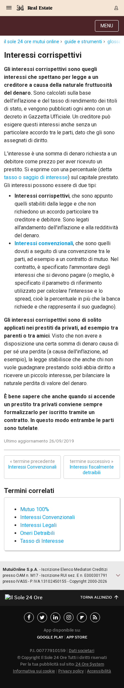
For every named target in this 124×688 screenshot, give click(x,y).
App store (76, 637)
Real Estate (40, 8)
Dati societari (81, 650)
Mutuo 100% (34, 509)
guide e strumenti (83, 42)
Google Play (50, 637)
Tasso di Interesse (42, 541)
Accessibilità (99, 671)
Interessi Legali (38, 525)
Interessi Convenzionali (32, 464)
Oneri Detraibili (37, 533)
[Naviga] (9, 8)
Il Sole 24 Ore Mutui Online (31, 42)
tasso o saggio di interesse (36, 177)
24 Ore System (89, 664)
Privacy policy (71, 671)
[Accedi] (116, 8)
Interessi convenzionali (44, 243)
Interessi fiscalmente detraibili (92, 467)
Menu (107, 25)
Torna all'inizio (96, 597)
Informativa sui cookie (34, 671)
